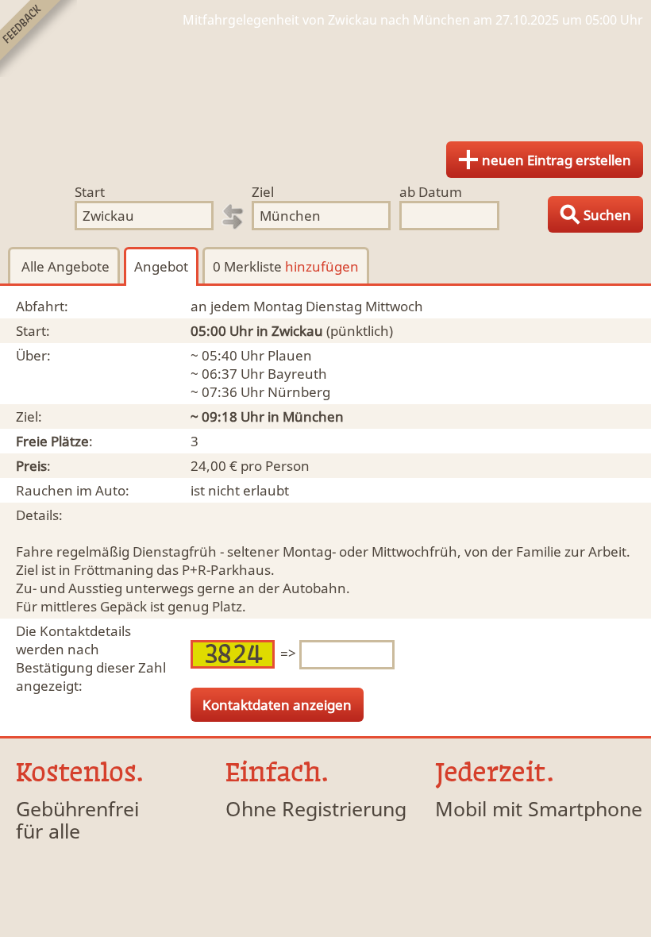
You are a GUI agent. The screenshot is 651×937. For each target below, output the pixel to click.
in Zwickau (289, 331)
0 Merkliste (286, 266)
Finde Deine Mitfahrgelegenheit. (325, 79)
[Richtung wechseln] (232, 216)
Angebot (161, 266)
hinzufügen (322, 266)
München (313, 416)
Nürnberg (299, 392)
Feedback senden (38, 38)
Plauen (290, 355)
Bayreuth (297, 373)
